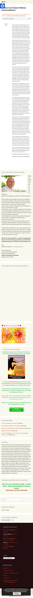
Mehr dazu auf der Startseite (16, 490)
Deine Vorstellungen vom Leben (9, 423)
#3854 (29, 18)
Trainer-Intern (6, 578)
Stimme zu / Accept (17, 593)
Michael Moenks (7, 530)
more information (23, 591)
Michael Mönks (6, 546)
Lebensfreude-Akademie (7, 14)
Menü (3, 2)
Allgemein (4, 510)
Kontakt (5, 575)
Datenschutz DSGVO (8, 570)
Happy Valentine (5, 430)
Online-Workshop (13, 381)
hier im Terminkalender (16, 246)
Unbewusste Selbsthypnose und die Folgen (12, 428)
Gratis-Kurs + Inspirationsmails (10, 573)
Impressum (6, 568)
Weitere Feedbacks (12, 473)
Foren (13, 14)
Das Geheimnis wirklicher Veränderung (11, 425)
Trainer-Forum (18, 14)
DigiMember (21, 596)
